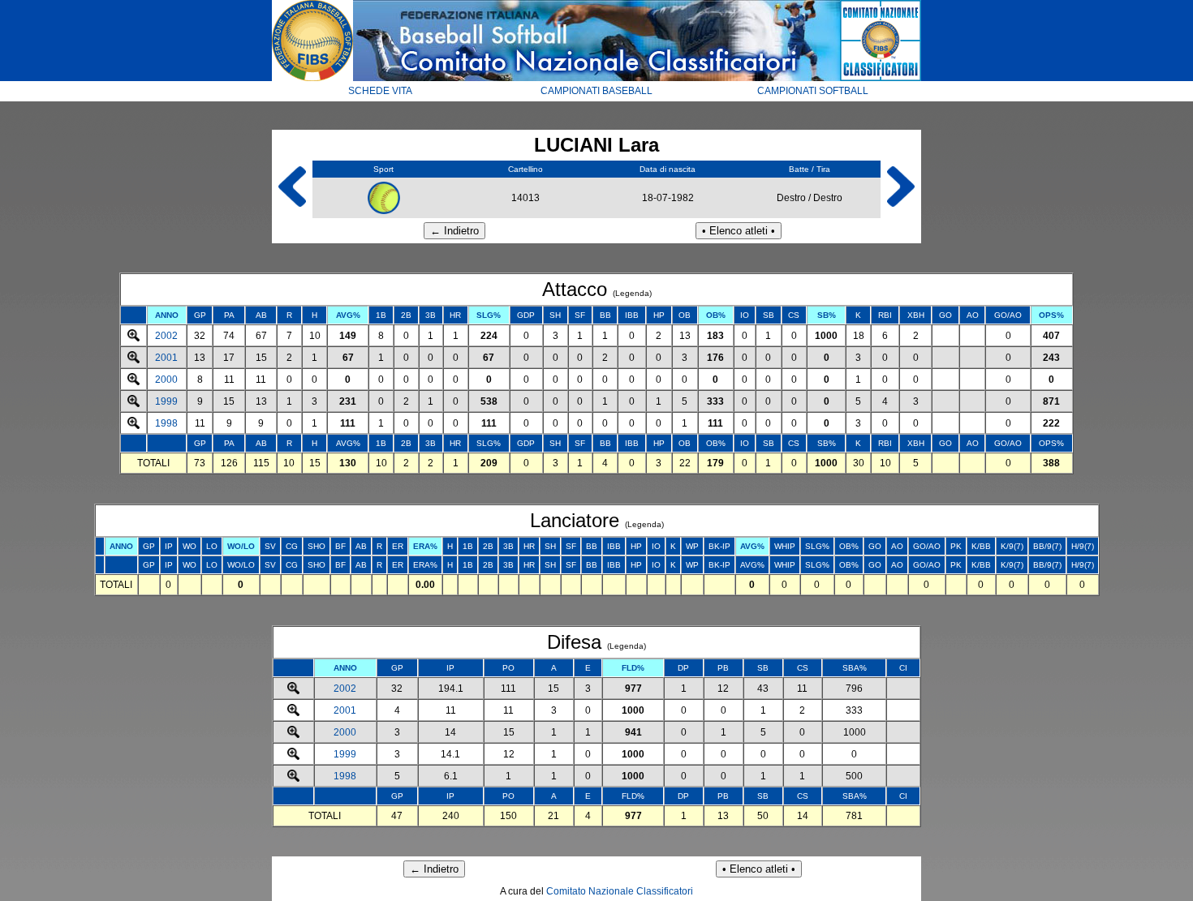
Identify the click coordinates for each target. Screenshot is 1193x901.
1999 (166, 401)
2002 (166, 335)
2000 (166, 379)
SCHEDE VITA (380, 91)
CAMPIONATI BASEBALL (596, 91)
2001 (166, 357)
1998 (166, 423)
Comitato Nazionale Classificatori (619, 891)
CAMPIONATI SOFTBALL (812, 91)
